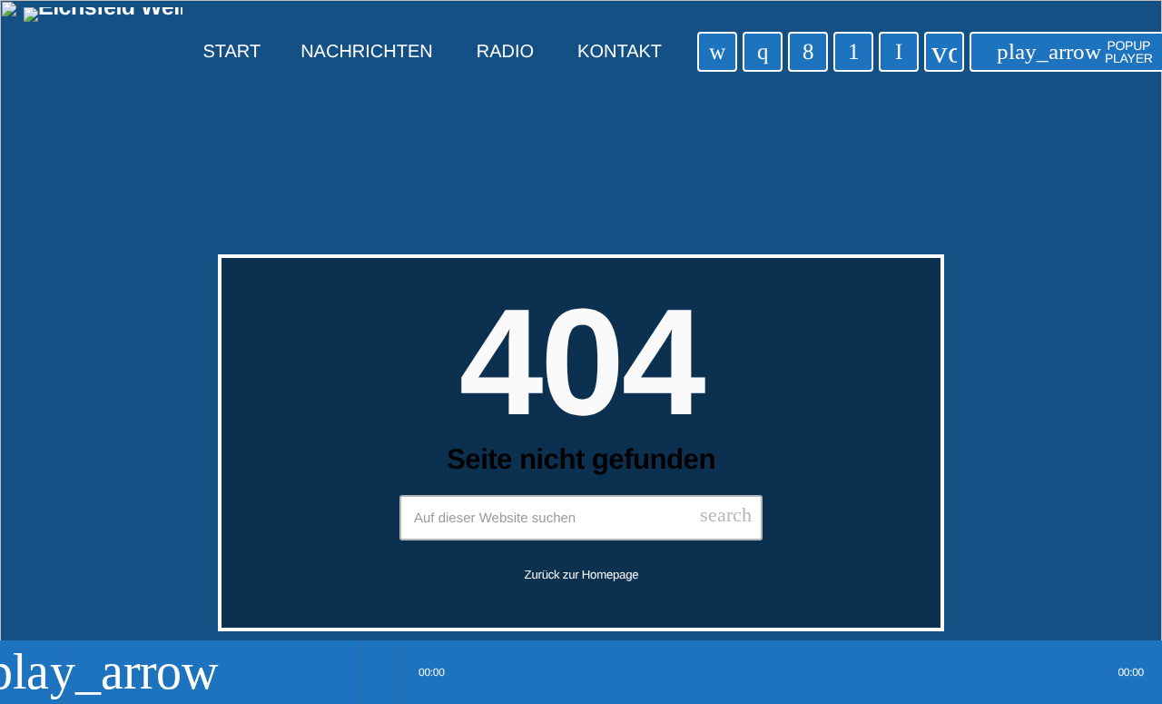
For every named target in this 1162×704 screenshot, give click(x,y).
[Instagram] (763, 52)
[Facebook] (808, 52)
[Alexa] (899, 52)
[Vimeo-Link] (103, 51)
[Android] (853, 52)
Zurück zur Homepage (582, 574)
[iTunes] (717, 52)
